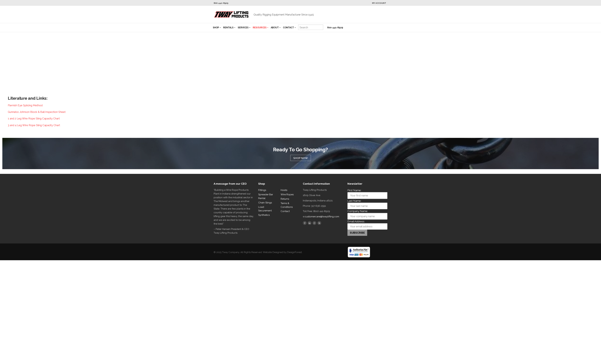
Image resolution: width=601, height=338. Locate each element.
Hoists (284, 190)
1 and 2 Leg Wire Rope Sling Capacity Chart (34, 118)
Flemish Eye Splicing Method (25, 105)
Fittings (262, 190)
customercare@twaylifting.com (322, 216)
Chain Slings (265, 202)
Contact (288, 27)
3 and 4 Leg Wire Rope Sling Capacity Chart (34, 125)
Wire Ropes (287, 194)
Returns (285, 198)
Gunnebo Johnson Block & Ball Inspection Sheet (37, 111)
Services (243, 27)
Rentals (228, 27)
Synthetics (264, 215)
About (275, 27)
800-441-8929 (221, 3)
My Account (379, 3)
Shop (216, 27)
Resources (260, 27)
